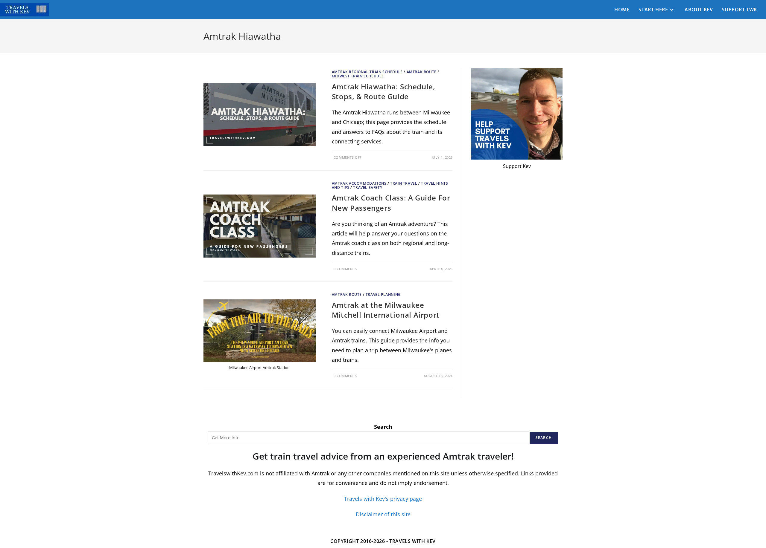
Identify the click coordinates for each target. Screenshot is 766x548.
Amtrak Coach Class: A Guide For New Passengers (391, 203)
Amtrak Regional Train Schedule (367, 71)
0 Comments (345, 269)
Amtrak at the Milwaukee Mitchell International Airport (386, 310)
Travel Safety (367, 187)
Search (383, 426)
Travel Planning (383, 294)
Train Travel (403, 183)
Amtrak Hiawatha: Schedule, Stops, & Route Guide (383, 92)
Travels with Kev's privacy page (383, 498)
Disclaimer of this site (383, 514)
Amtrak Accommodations (359, 183)
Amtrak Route (422, 71)
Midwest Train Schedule (358, 76)
